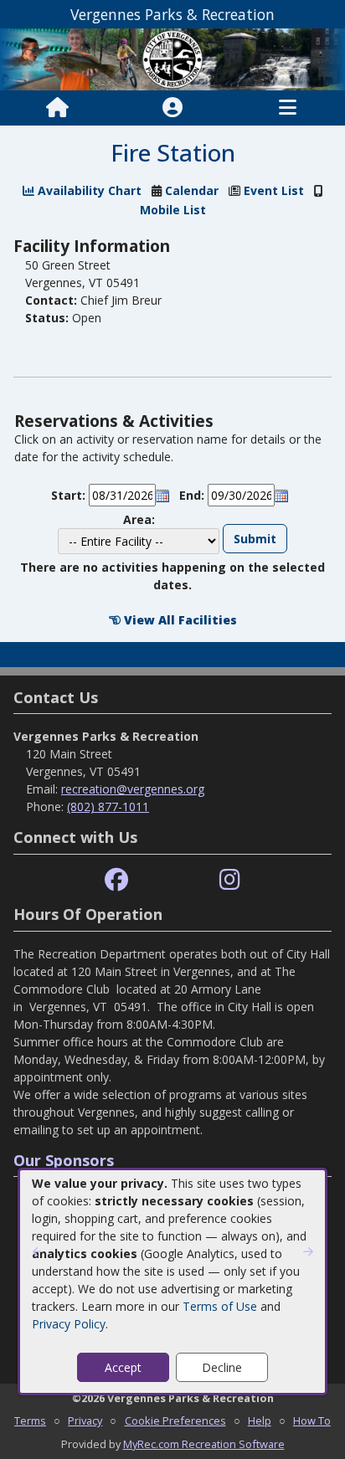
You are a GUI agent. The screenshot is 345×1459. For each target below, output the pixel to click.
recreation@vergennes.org (132, 789)
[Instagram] (229, 880)
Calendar (192, 190)
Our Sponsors (63, 1160)
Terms (30, 1420)
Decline (222, 1367)
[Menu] (287, 108)
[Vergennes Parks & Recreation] (172, 58)
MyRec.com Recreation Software (204, 1443)
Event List (274, 190)
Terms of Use (220, 1306)
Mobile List (173, 210)
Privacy (85, 1420)
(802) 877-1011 (108, 806)
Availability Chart (88, 190)
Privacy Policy (69, 1324)
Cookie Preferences (175, 1420)
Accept (123, 1367)
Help (259, 1420)
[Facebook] (116, 880)
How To (312, 1420)
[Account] (172, 108)
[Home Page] (57, 108)
